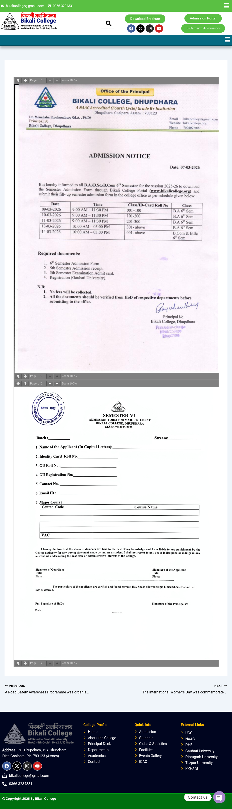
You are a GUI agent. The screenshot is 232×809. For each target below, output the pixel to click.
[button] (226, 6)
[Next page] (25, 80)
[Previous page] (18, 80)
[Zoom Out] (49, 80)
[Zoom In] (57, 80)
